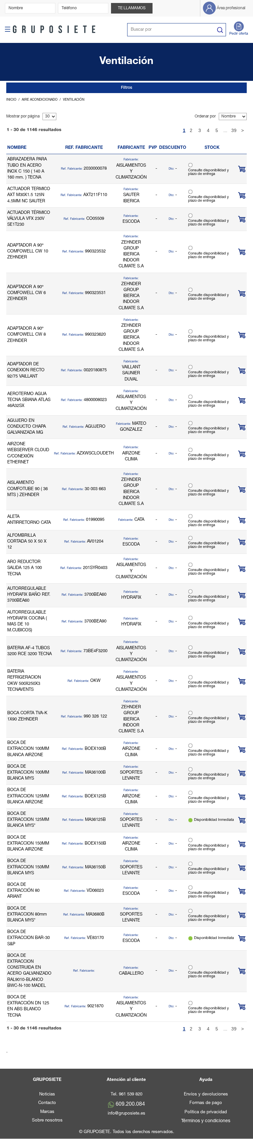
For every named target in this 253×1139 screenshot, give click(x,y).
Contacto (47, 1103)
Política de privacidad (205, 1112)
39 (234, 130)
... (225, 130)
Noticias (47, 1094)
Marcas (47, 1112)
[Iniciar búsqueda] (220, 30)
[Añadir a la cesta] (242, 169)
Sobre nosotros (47, 1121)
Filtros (126, 88)
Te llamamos (132, 8)
